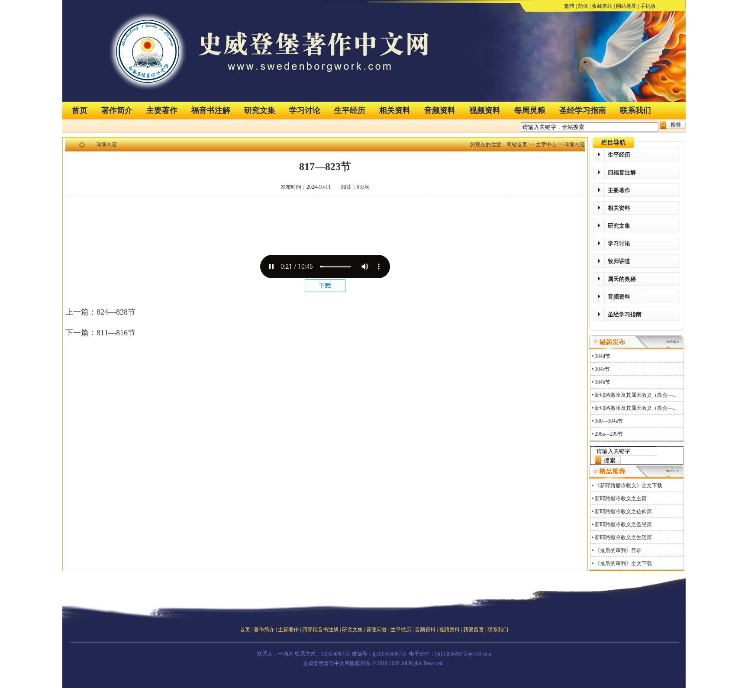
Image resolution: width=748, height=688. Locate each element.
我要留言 (473, 630)
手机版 (648, 6)
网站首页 (516, 144)
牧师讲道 (619, 261)
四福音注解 (622, 172)
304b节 (602, 382)
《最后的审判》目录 (618, 550)
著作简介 (116, 110)
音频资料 (439, 110)
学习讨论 (304, 110)
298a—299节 (609, 434)
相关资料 (394, 110)
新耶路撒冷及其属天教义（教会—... (636, 395)
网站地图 (626, 6)
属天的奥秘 (622, 279)
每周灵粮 (529, 110)
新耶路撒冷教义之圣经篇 (623, 524)
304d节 (602, 356)
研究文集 (259, 110)
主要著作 (161, 110)
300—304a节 (609, 421)
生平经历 (349, 110)
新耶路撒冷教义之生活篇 (623, 537)
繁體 (569, 6)
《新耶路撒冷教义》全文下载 (628, 485)
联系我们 (635, 110)
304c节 (602, 369)
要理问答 (376, 630)
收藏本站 (602, 6)
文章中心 (546, 144)
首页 (79, 110)
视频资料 (484, 110)
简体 (583, 6)
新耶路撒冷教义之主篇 (621, 498)
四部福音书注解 (320, 630)
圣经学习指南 (582, 110)
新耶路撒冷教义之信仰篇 (623, 511)
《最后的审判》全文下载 (623, 563)
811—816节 (116, 332)
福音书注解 (210, 110)
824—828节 (116, 312)
